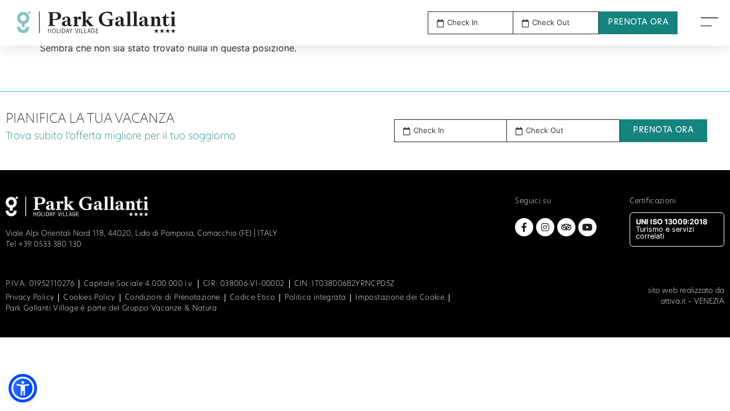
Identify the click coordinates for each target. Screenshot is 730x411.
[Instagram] (545, 227)
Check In (428, 130)
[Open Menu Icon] (709, 21)
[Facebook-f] (524, 227)
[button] (450, 131)
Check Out (544, 130)
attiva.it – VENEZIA (692, 301)
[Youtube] (587, 227)
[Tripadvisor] (566, 227)
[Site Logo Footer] (77, 206)
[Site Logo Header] (96, 22)
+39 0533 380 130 (50, 244)
